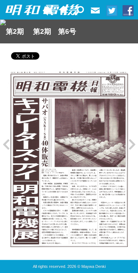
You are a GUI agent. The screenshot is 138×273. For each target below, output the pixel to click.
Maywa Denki (93, 266)
